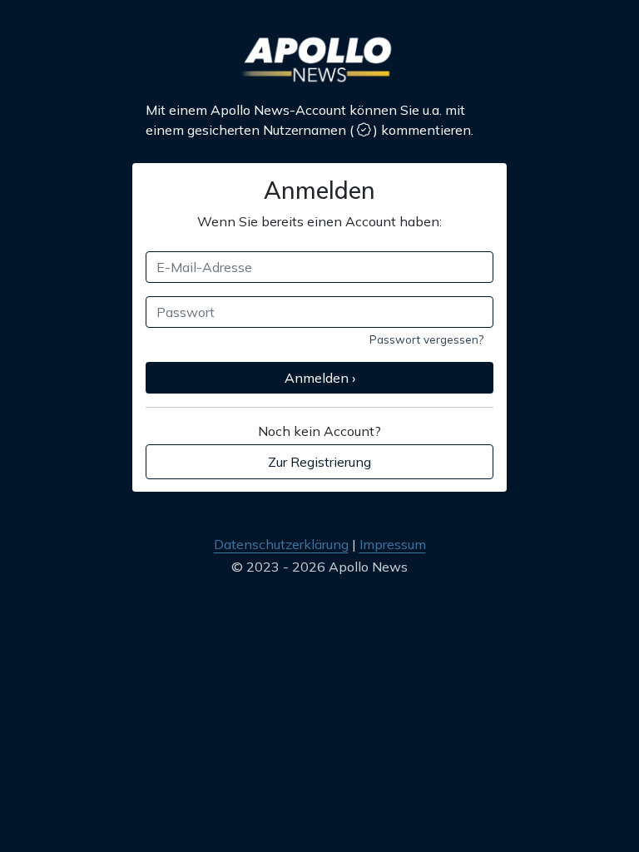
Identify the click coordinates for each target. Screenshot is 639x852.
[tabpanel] (319, 308)
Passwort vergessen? (426, 339)
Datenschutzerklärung (281, 544)
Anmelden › (320, 377)
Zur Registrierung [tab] (319, 461)
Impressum (392, 544)
